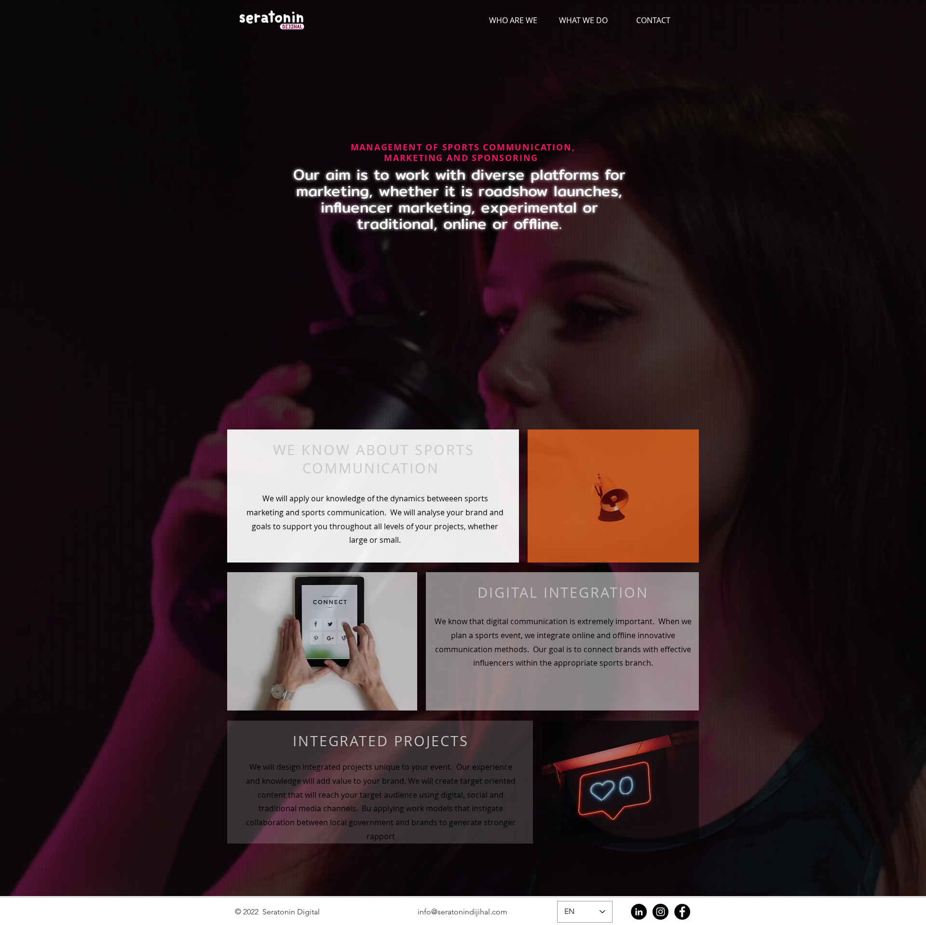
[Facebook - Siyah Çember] (682, 912)
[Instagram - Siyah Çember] (660, 912)
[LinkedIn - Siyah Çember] (639, 912)
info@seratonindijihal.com (462, 911)
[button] (583, 20)
